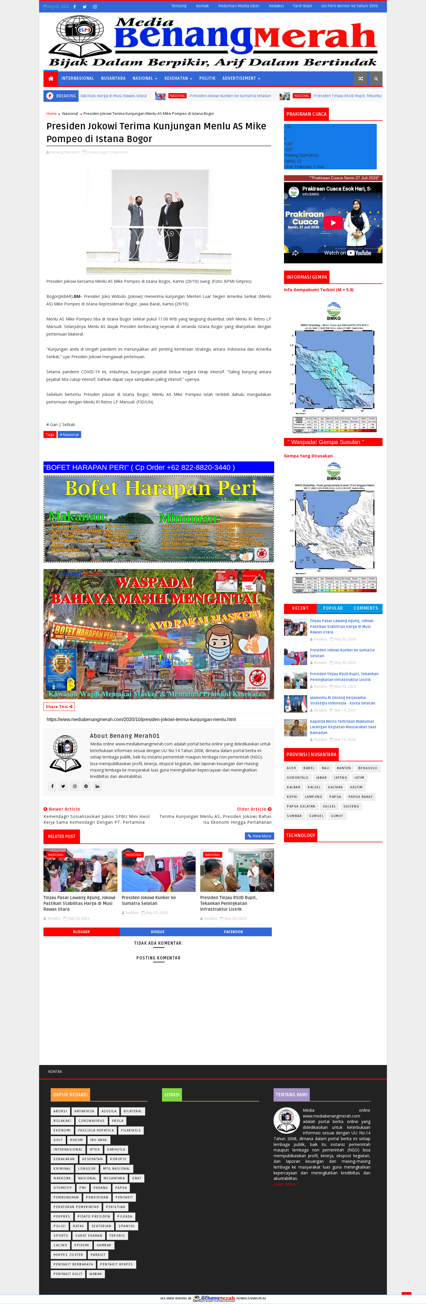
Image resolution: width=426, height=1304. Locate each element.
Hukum (76, 1140)
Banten (344, 768)
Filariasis (131, 1130)
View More (262, 835)
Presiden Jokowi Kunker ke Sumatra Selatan (178, 95)
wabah (96, 1274)
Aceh (291, 768)
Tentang (179, 5)
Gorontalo (298, 778)
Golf (58, 1140)
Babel (309, 768)
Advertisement (239, 78)
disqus (157, 931)
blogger (81, 931)
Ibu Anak (99, 1140)
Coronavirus (92, 1121)
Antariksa (84, 1111)
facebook (233, 931)
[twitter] (84, 6)
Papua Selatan (301, 806)
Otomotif (63, 1188)
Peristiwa (115, 1207)
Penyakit (124, 1197)
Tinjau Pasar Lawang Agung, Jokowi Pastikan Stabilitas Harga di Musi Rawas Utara (79, 903)
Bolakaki (62, 1121)
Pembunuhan (66, 1197)
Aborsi (60, 1111)
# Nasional (69, 434)
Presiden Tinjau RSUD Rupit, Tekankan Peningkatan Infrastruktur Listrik (328, 95)
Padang (101, 1188)
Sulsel (329, 806)
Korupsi (118, 1159)
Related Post (61, 836)
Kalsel (314, 787)
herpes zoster (68, 1255)
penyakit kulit (68, 1274)
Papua (335, 797)
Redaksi (276, 5)
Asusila (109, 1111)
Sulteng (351, 806)
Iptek (95, 1149)
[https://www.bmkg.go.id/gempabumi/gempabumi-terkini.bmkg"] (333, 367)
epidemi (82, 1245)
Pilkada (124, 1216)
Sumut (337, 816)
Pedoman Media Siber (239, 5)
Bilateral (133, 1111)
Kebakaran (64, 1159)
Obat (136, 1178)
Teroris (117, 1236)
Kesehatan (176, 78)
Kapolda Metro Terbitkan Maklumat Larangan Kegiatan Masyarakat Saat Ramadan (343, 727)
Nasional (143, 78)
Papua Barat (361, 797)
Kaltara (335, 787)
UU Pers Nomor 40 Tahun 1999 (349, 5)
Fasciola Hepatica (96, 1130)
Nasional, (120, 152)
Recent (300, 608)
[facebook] (74, 6)
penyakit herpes (116, 1264)
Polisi (60, 1226)
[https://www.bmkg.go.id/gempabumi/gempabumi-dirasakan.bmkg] (333, 527)
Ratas (78, 1226)
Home (51, 113)
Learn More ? (286, 1184)
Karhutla (116, 1149)
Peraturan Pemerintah (76, 1207)
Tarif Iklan (302, 5)
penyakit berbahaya (73, 1264)
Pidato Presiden (94, 1216)
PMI (82, 1188)
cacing (60, 1245)
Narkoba (62, 1178)
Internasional (77, 78)
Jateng (340, 778)
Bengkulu (368, 768)
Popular (333, 608)
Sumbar (294, 816)
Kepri (292, 797)
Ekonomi (62, 1130)
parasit (98, 1255)
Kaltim (356, 787)
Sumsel (316, 816)
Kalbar (294, 787)
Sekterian (102, 1226)
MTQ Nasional (116, 1169)
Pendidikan (97, 1197)
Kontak (202, 5)
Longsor (87, 1169)
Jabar (321, 778)
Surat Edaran (88, 1236)
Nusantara (113, 78)
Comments (366, 608)
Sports (61, 1236)
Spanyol (127, 1226)
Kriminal (62, 1169)
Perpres (62, 1216)
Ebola (118, 1121)
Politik (207, 78)
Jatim (359, 778)
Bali (326, 768)
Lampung (314, 797)
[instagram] (94, 6)
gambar (104, 1245)
